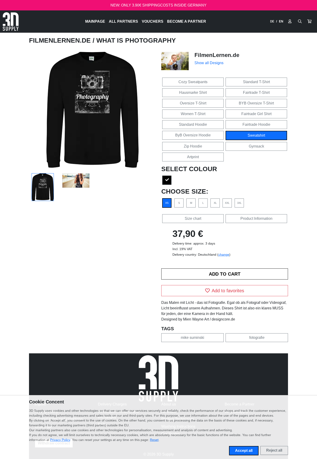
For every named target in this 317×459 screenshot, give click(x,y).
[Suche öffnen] (299, 21)
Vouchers (152, 21)
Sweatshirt (256, 135)
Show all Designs (208, 63)
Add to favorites (228, 290)
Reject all (274, 450)
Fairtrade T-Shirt (256, 92)
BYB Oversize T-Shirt (256, 103)
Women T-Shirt (193, 114)
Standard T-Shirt (256, 82)
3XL (239, 202)
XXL (227, 202)
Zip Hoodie (193, 146)
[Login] (289, 21)
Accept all (243, 451)
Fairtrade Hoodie (256, 124)
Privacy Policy (60, 440)
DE (272, 21)
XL (215, 202)
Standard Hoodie (193, 124)
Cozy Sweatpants (192, 82)
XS (166, 202)
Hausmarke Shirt (193, 92)
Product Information (256, 218)
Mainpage (95, 21)
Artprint (193, 157)
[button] (309, 21)
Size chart (193, 218)
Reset (154, 440)
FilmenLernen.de (61, 40)
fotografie (257, 338)
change (223, 254)
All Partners (123, 21)
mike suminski (192, 338)
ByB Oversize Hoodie (193, 135)
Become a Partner (186, 21)
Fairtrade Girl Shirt (256, 114)
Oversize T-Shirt (193, 103)
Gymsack (256, 146)
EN (281, 21)
